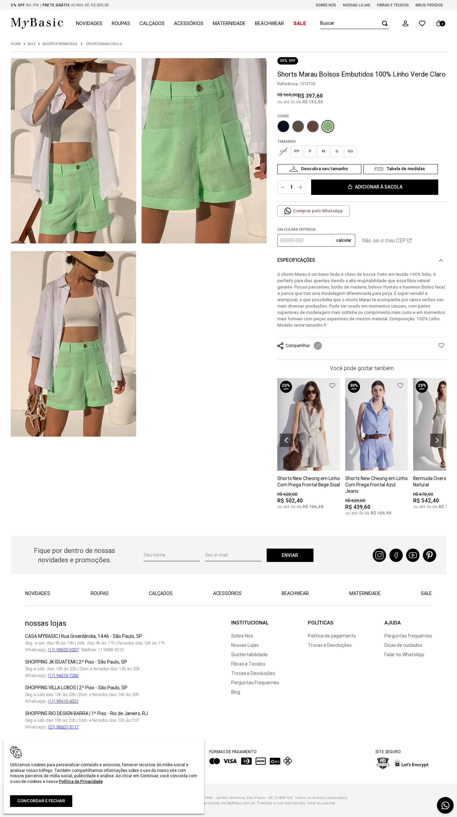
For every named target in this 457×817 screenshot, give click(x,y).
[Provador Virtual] (319, 169)
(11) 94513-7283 (63, 675)
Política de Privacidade (81, 781)
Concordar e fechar (41, 801)
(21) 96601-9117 (63, 727)
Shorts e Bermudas (59, 44)
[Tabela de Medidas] (400, 169)
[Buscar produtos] (383, 23)
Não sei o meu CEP (384, 240)
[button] (405, 23)
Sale (31, 44)
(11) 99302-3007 (63, 650)
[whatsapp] (445, 805)
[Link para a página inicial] (16, 44)
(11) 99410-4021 (63, 701)
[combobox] (354, 23)
